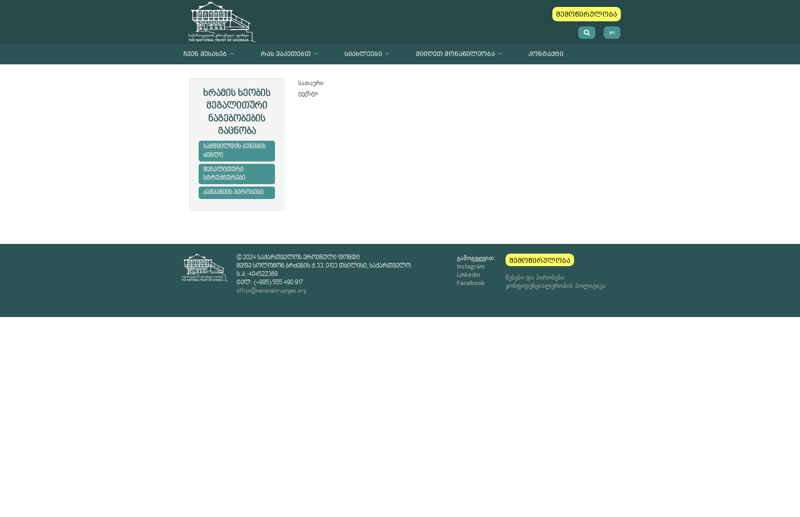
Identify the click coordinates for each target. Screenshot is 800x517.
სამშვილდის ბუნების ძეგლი (234, 150)
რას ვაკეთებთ (286, 53)
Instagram (471, 266)
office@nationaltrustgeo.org (271, 290)
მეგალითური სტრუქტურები (224, 174)
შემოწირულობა (586, 14)
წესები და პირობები (535, 277)
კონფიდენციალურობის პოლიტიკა (556, 285)
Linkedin (468, 274)
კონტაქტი (545, 53)
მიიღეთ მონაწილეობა (455, 53)
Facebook (471, 283)
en (612, 32)
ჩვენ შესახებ (205, 53)
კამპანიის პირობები (233, 192)
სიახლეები (363, 53)
